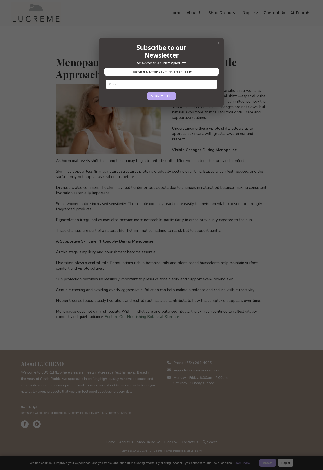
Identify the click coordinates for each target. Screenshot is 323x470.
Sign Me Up (161, 96)
